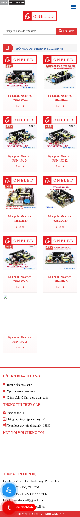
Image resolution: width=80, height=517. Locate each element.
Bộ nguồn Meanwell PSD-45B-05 (60, 279)
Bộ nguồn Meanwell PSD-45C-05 (20, 279)
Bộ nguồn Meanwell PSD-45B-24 (60, 98)
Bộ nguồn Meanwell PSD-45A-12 (60, 219)
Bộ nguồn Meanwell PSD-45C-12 (60, 158)
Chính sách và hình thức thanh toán (27, 397)
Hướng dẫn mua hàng (19, 384)
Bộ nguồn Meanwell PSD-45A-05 (20, 339)
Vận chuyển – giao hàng (21, 391)
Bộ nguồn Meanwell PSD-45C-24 (20, 98)
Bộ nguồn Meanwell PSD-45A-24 (20, 158)
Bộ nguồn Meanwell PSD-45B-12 (20, 219)
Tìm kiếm (68, 31)
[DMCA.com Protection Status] (12, 2)
